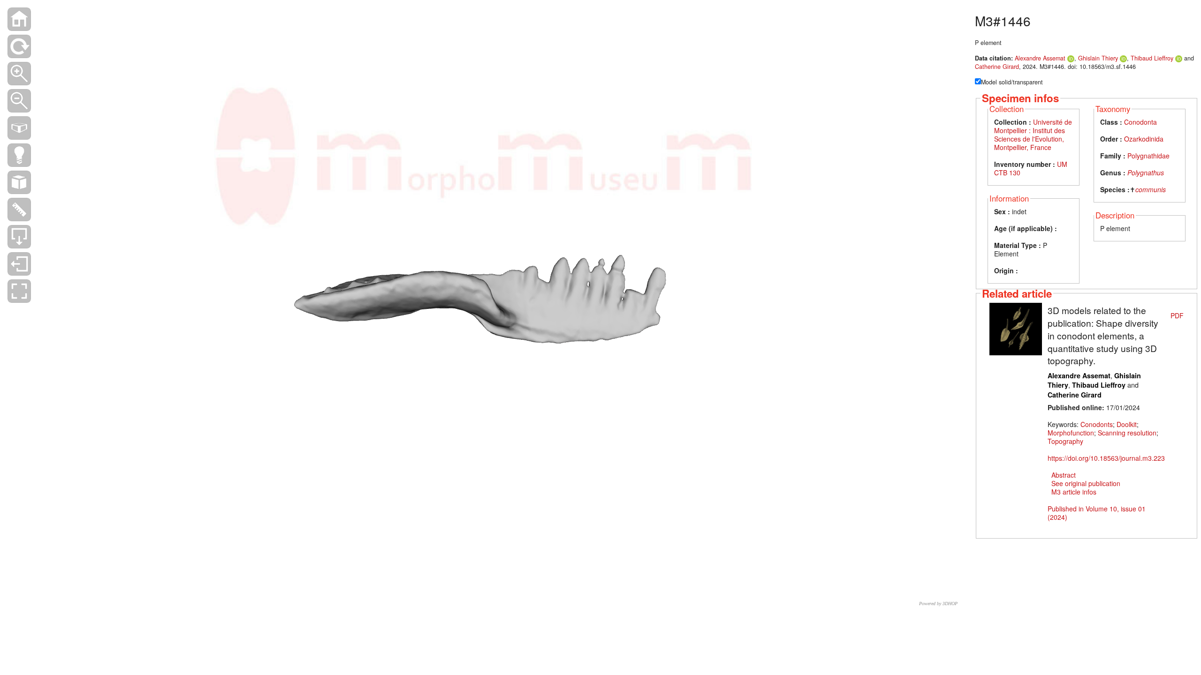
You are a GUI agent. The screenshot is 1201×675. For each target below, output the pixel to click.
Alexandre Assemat (1040, 58)
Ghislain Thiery (1098, 58)
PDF (1177, 315)
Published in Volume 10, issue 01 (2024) (1097, 513)
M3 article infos (1073, 491)
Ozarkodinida (1143, 138)
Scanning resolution (1127, 432)
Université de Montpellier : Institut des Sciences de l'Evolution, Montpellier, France (1033, 134)
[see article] (1015, 328)
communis (1150, 189)
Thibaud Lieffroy (1152, 58)
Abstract (1063, 475)
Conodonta (1140, 122)
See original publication (1085, 483)
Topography (1065, 441)
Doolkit (1127, 424)
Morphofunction (1071, 432)
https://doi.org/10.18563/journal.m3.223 (1106, 458)
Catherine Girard (997, 66)
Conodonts (1096, 424)
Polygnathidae (1148, 155)
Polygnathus (1145, 172)
